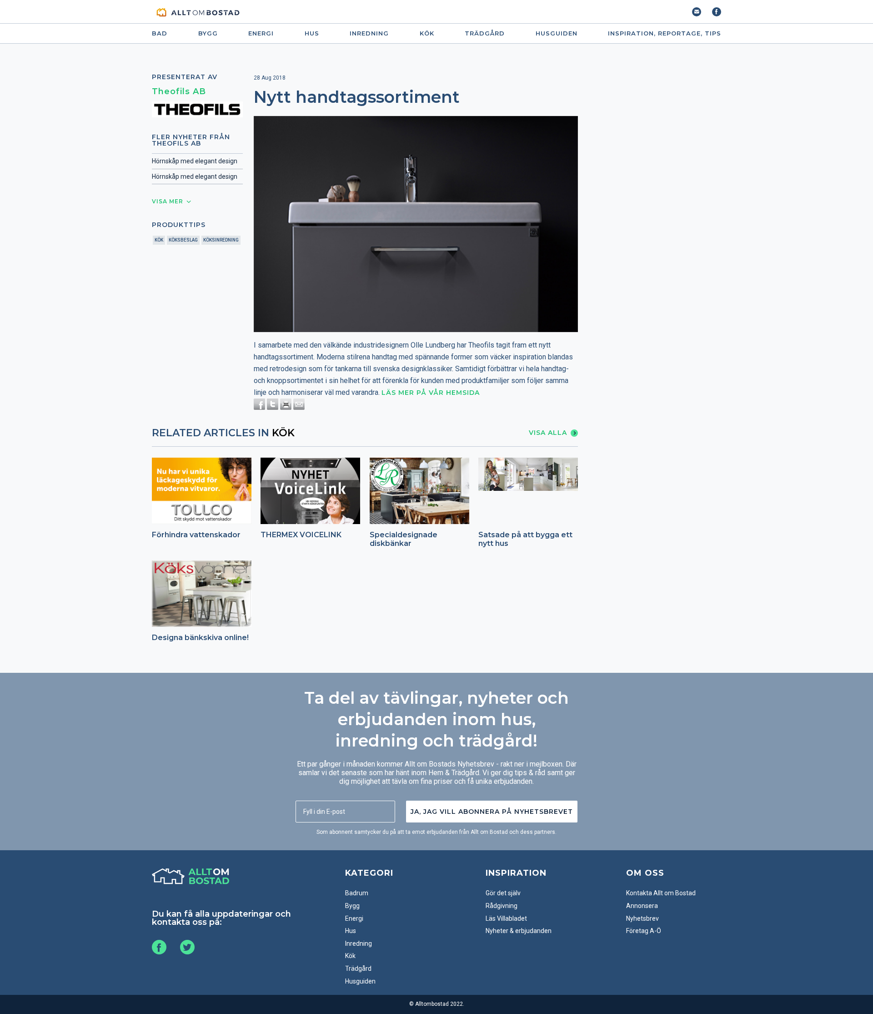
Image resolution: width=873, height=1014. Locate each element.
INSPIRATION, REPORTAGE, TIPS (664, 33)
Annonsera (642, 905)
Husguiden (556, 33)
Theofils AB (179, 91)
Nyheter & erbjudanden (519, 930)
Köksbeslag (183, 239)
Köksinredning (221, 239)
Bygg (208, 33)
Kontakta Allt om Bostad (661, 893)
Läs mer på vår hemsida (430, 392)
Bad (159, 33)
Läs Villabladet (506, 918)
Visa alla (548, 433)
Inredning (369, 33)
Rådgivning (501, 905)
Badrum (356, 893)
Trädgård (485, 33)
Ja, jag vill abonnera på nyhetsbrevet (492, 811)
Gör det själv (503, 893)
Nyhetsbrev (642, 918)
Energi (261, 33)
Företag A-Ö (643, 930)
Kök (427, 33)
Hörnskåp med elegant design (194, 161)
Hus (312, 33)
